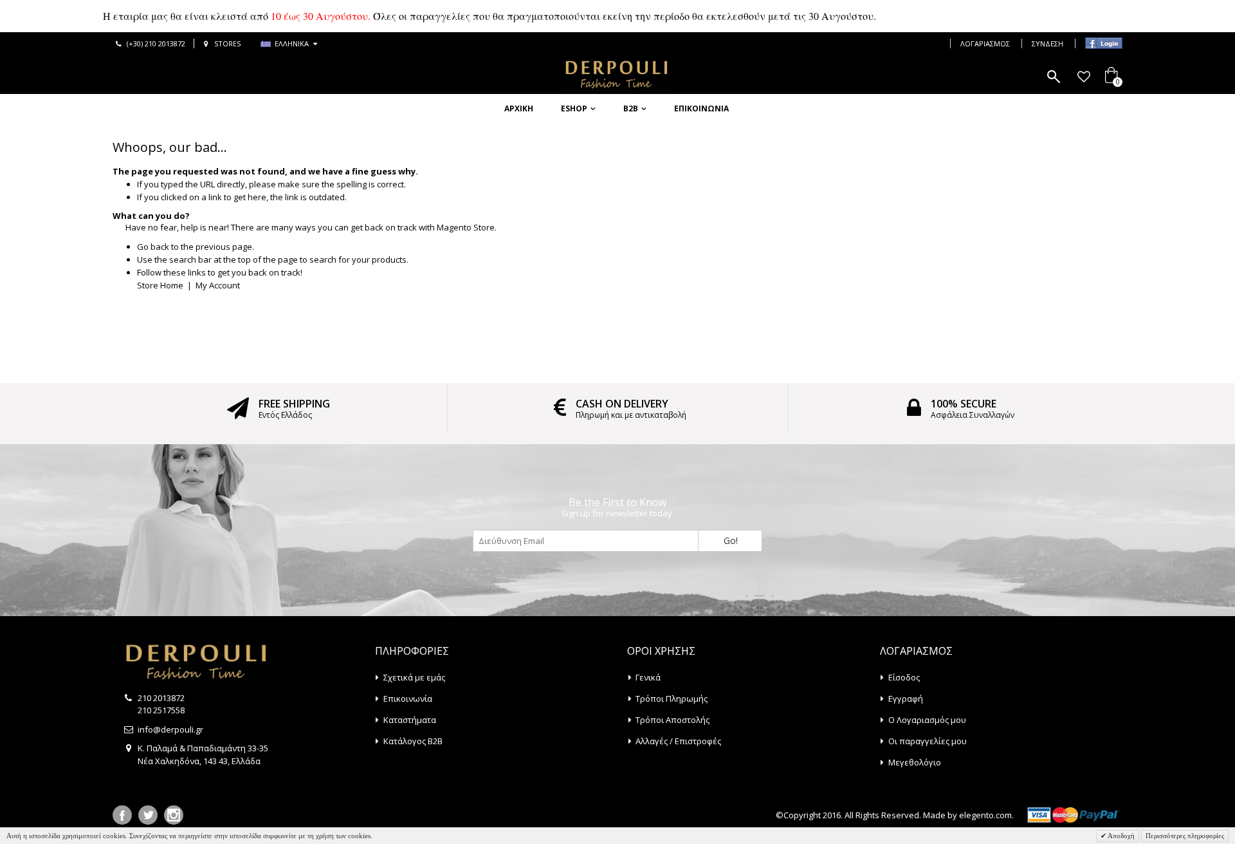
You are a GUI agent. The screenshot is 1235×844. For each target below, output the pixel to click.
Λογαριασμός (985, 43)
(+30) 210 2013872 (156, 43)
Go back (153, 246)
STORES (227, 43)
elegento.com (985, 815)
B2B (630, 108)
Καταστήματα (409, 720)
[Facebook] (122, 815)
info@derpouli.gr (170, 729)
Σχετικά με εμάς (414, 677)
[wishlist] (1083, 76)
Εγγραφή (905, 698)
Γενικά (648, 677)
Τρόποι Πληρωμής (672, 698)
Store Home (160, 285)
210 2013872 (161, 698)
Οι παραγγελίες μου (927, 741)
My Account (218, 285)
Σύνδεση (1047, 43)
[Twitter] (148, 815)
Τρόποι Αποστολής (672, 720)
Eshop (574, 108)
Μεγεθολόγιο (914, 762)
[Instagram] (173, 815)
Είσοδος (904, 677)
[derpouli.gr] (617, 75)
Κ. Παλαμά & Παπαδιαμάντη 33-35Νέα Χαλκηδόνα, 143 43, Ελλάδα (203, 754)
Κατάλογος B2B (413, 741)
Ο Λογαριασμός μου (927, 720)
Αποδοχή (1120, 835)
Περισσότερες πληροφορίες (1185, 835)
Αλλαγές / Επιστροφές (678, 741)
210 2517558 (161, 710)
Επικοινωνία (701, 108)
